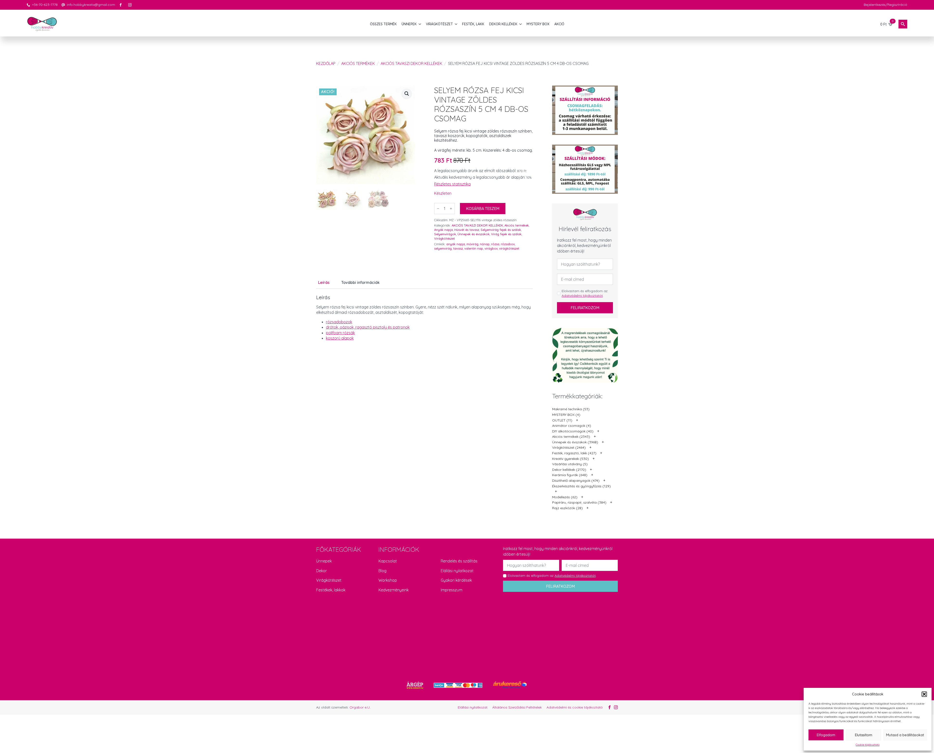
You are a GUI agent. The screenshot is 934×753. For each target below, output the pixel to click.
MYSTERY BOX (538, 24)
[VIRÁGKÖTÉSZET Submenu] (456, 24)
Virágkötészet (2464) (569, 447)
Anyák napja (443, 230)
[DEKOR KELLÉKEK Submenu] (520, 24)
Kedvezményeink (393, 589)
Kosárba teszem (482, 208)
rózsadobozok (339, 321)
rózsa (495, 244)
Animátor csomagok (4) (571, 425)
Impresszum (451, 589)
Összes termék (383, 24)
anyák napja (455, 244)
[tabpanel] (424, 318)
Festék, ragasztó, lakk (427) (574, 453)
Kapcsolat (387, 561)
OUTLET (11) (562, 420)
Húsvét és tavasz (466, 230)
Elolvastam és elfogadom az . (585, 293)
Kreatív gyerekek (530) (570, 458)
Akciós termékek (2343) (571, 436)
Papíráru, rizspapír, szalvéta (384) (579, 502)
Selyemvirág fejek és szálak (501, 230)
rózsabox (508, 244)
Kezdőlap (325, 63)
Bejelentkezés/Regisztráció (885, 4)
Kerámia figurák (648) (569, 475)
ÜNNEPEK (409, 24)
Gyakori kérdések (456, 580)
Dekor (321, 570)
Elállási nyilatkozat (457, 570)
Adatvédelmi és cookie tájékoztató (575, 707)
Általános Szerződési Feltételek (517, 707)
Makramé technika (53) (571, 409)
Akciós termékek (358, 63)
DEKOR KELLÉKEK (503, 24)
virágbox (491, 248)
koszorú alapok (340, 338)
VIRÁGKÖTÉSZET (439, 24)
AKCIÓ (559, 24)
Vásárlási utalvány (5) (570, 464)
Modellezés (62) (564, 497)
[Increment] (451, 208)
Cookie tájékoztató (868, 744)
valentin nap (473, 248)
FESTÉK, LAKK (473, 24)
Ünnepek (324, 561)
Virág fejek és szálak (506, 234)
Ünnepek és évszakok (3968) (575, 442)
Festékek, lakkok (330, 589)
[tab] (324, 282)
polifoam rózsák (340, 332)
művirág (472, 244)
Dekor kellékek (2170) (569, 469)
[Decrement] (438, 208)
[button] (924, 694)
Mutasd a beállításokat (905, 735)
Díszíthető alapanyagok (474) (576, 480)
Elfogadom (826, 735)
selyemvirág (443, 248)
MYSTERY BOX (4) (566, 414)
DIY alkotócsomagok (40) (572, 431)
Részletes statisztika (452, 184)
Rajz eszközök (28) (567, 508)
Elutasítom (863, 735)
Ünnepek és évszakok (474, 234)
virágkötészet (509, 248)
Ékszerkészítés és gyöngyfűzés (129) (581, 486)
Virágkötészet (444, 238)
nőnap (485, 244)
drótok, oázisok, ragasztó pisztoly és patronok (368, 327)
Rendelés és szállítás (459, 561)
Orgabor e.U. (360, 707)
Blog (382, 570)
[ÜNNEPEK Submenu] (420, 24)
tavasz (458, 248)
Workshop (387, 580)
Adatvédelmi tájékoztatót (582, 295)
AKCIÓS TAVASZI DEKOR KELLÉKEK (411, 63)
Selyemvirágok (445, 234)
